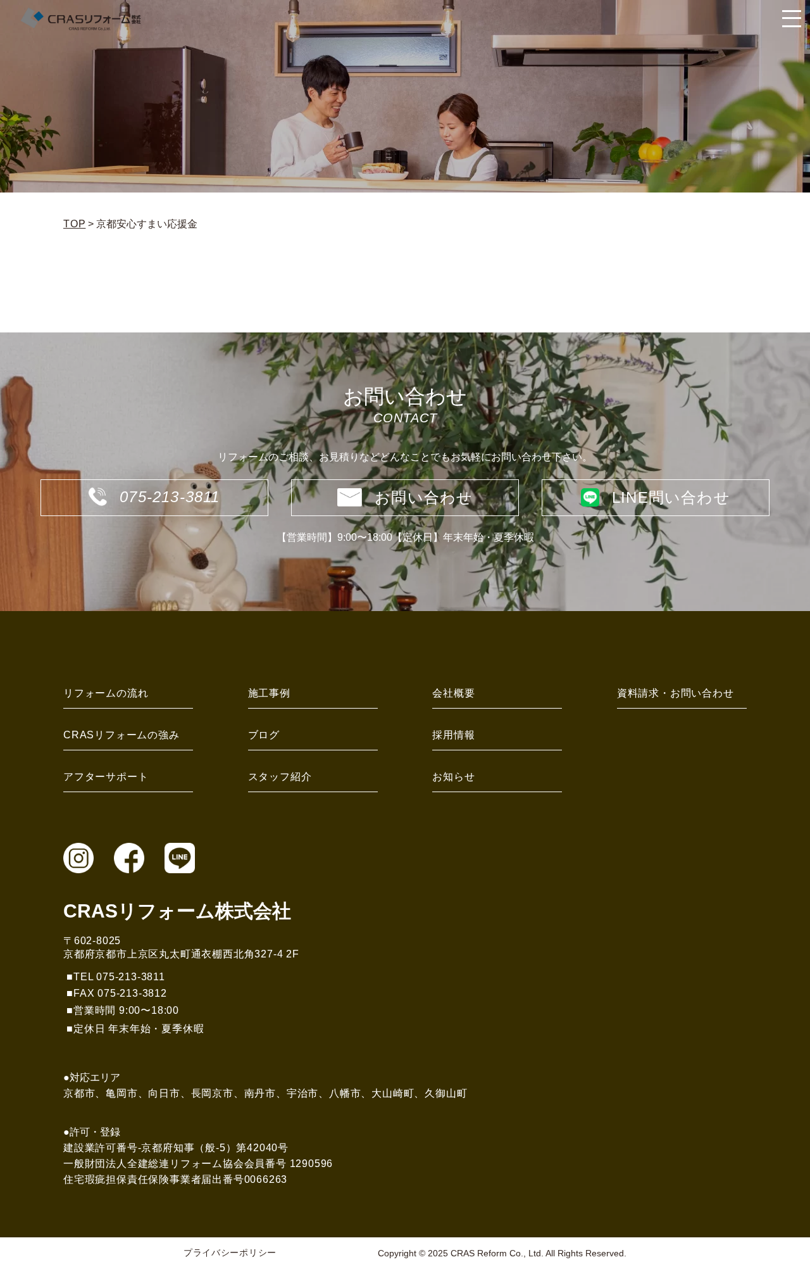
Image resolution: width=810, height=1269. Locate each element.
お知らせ (453, 776)
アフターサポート (105, 776)
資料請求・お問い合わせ (675, 693)
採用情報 (453, 734)
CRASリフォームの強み (121, 734)
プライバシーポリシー (230, 1252)
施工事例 (269, 693)
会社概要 (453, 693)
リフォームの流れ (105, 693)
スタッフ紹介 (280, 776)
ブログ (264, 734)
